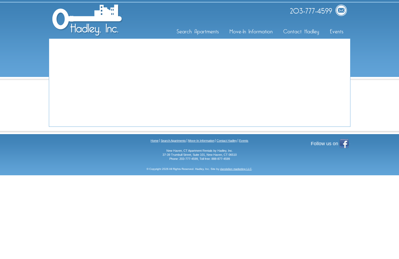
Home (155, 140)
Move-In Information (251, 31)
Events (337, 31)
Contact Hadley (301, 31)
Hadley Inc (87, 21)
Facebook (345, 144)
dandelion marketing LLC (236, 168)
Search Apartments (198, 31)
